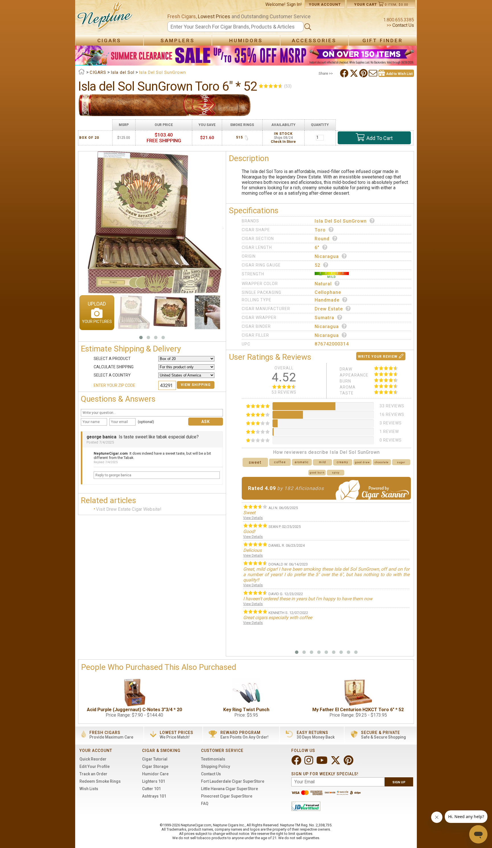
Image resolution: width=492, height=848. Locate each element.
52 (317, 265)
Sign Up (398, 782)
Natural (323, 283)
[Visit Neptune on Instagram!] (309, 762)
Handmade (327, 300)
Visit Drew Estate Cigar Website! (128, 509)
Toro (320, 230)
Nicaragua (327, 256)
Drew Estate (329, 309)
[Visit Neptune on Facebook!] (296, 762)
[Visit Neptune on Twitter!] (336, 762)
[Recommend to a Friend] (373, 73)
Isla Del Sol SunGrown (341, 221)
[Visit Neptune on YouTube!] (322, 762)
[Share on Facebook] (345, 73)
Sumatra (324, 317)
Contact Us (402, 25)
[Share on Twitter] (354, 73)
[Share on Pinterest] (364, 73)
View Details (253, 518)
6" (317, 247)
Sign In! (294, 4)
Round (322, 238)
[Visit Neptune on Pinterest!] (349, 762)
